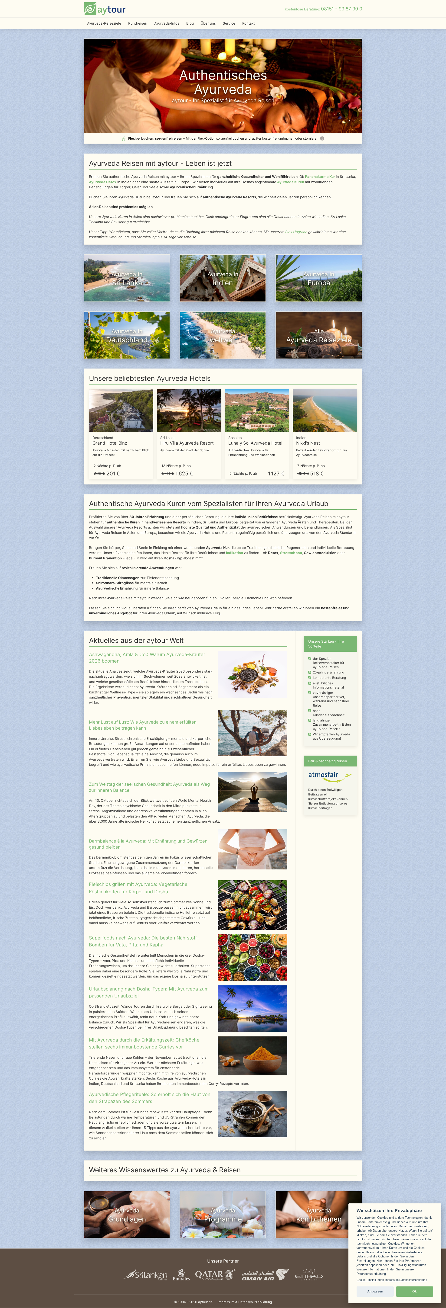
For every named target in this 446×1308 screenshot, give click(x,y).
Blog (190, 23)
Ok (414, 1291)
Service (229, 23)
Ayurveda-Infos (166, 23)
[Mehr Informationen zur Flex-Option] (322, 138)
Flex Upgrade (296, 232)
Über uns (208, 23)
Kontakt (248, 23)
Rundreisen (137, 23)
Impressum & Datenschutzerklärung (245, 1302)
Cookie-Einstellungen (370, 1280)
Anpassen (375, 1291)
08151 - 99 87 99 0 (341, 9)
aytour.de (205, 1302)
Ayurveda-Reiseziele (104, 23)
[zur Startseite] (104, 8)
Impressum (392, 1280)
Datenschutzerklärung (413, 1280)
